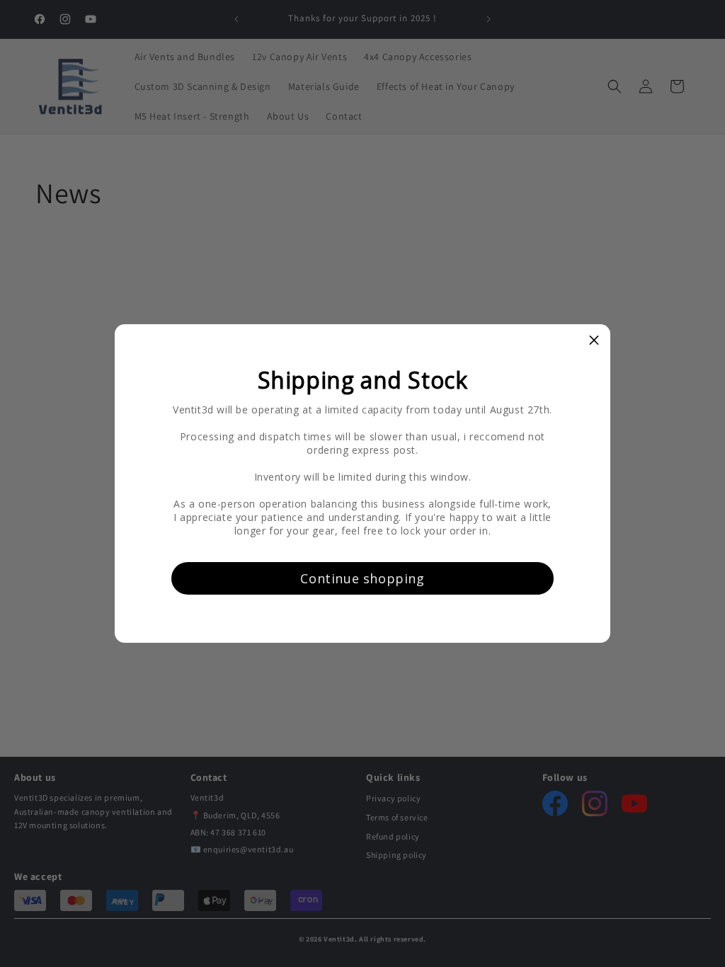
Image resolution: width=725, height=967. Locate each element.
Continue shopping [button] (362, 578)
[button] (594, 340)
